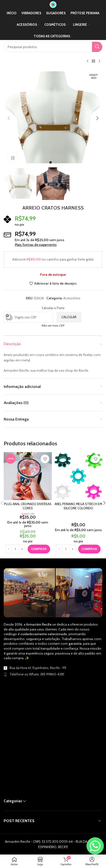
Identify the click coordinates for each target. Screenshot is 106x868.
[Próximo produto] (99, 61)
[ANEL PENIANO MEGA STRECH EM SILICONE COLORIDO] (78, 476)
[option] (50, 162)
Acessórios (71, 298)
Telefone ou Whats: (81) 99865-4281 (37, 674)
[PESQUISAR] (97, 47)
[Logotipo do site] (53, 4)
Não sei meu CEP (53, 325)
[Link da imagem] (53, 592)
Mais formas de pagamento (36, 244)
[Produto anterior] (87, 61)
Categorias (13, 801)
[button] (9, 118)
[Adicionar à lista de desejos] (45, 459)
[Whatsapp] (95, 846)
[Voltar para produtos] (93, 61)
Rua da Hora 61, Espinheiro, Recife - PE (38, 668)
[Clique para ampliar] (12, 158)
